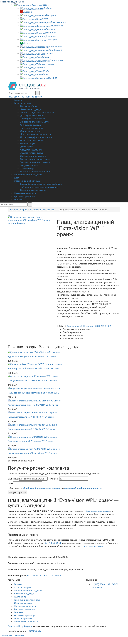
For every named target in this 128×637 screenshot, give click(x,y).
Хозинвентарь (27, 168)
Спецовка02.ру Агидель (20, 626)
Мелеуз (26, 42)
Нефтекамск (55, 46)
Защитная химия (29, 165)
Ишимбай (51, 32)
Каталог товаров (22, 102)
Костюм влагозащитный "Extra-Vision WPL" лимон (33, 404)
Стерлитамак (56, 60)
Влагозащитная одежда (32, 140)
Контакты (18, 199)
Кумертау (51, 35)
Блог (16, 177)
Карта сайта (20, 596)
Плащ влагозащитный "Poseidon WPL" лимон (31, 440)
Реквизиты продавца (24, 615)
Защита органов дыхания (33, 155)
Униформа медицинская (32, 118)
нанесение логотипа (92, 545)
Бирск (45, 18)
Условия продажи (23, 618)
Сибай (46, 56)
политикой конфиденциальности (82, 487)
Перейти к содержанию (12, 1)
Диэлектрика (26, 146)
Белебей (27, 11)
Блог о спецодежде (24, 593)
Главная (18, 99)
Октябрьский (55, 49)
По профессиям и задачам (28, 174)
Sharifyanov (35, 630)
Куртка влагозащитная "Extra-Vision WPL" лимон (32, 356)
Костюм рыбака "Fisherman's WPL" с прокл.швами (33, 368)
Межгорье (52, 39)
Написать (20, 635)
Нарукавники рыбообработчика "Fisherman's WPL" (33, 392)
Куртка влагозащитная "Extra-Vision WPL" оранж (32, 452)
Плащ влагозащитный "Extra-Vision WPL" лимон (32, 380)
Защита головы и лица (31, 152)
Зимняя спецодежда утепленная (37, 112)
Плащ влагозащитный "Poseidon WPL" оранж (31, 416)
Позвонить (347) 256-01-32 (97, 325)
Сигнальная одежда (30, 124)
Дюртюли (50, 28)
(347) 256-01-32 (16, 96)
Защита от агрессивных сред (35, 158)
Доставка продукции (24, 196)
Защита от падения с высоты (35, 162)
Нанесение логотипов (25, 193)
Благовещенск (58, 22)
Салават (49, 53)
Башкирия (52, 77)
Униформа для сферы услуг (34, 121)
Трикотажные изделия (31, 127)
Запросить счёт (75, 325)
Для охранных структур (32, 115)
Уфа (43, 67)
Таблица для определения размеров (39, 186)
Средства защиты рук (31, 149)
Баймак (48, 8)
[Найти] (37, 93)
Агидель (44, 4)
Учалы (46, 70)
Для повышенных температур (35, 134)
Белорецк (51, 15)
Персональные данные (26, 621)
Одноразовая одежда (31, 130)
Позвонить (7, 635)
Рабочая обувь (27, 143)
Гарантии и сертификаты (33, 190)
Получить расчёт (33, 96)
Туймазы (49, 63)
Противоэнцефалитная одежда (36, 137)
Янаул (46, 74)
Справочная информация (27, 180)
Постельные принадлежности (35, 171)
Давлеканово (56, 25)
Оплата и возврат (23, 602)
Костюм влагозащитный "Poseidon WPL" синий (32, 428)
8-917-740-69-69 (52, 575)
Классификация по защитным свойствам (41, 183)
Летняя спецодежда (30, 109)
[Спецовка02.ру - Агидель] (28, 85)
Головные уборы (28, 106)
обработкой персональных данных (42, 487)
